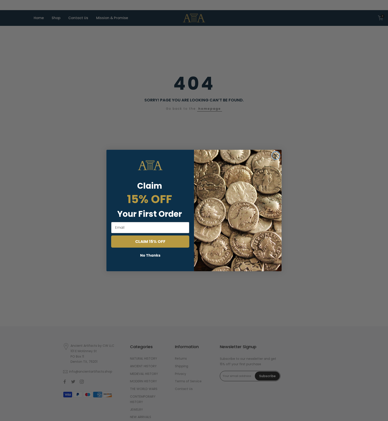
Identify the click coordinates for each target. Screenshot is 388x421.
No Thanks (150, 255)
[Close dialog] (276, 155)
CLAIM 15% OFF (150, 241)
